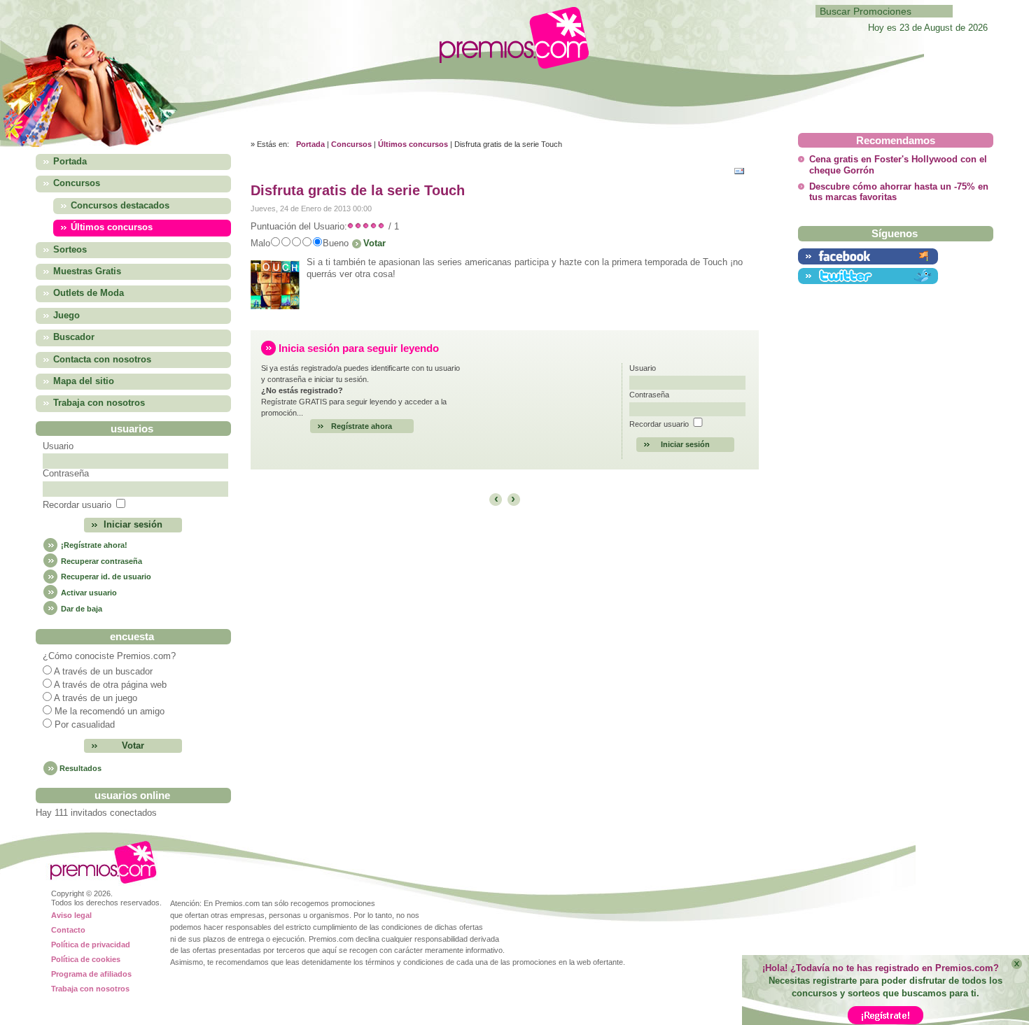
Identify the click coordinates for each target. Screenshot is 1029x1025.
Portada (310, 144)
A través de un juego (95, 698)
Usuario (58, 446)
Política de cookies (85, 959)
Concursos (351, 144)
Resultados (80, 768)
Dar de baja (80, 609)
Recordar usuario (77, 505)
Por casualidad (85, 725)
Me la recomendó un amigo (109, 711)
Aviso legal (71, 915)
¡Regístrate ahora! (93, 545)
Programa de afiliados (91, 974)
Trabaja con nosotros (90, 988)
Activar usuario (88, 592)
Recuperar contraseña (100, 561)
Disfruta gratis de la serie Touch (358, 190)
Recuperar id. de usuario (105, 576)
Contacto (68, 930)
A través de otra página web (110, 685)
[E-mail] (743, 169)
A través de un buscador (103, 672)
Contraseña (66, 474)
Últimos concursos (413, 144)
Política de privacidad (90, 944)
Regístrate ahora (361, 426)
